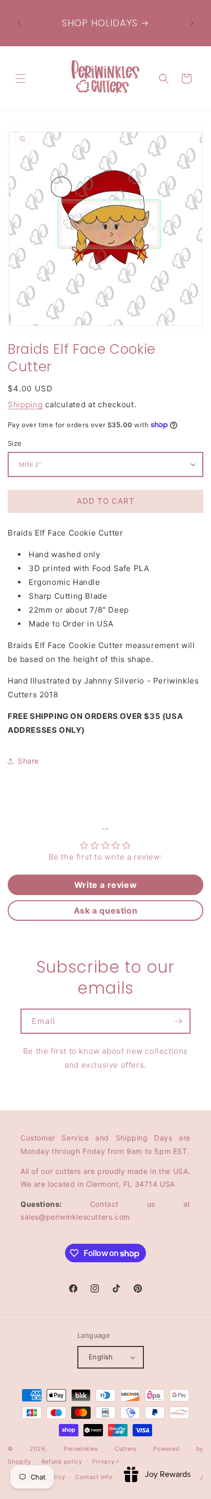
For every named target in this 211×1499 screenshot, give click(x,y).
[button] (20, 78)
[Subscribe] (178, 1021)
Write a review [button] (105, 885)
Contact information (105, 1477)
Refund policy (61, 1461)
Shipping (25, 404)
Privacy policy (113, 1461)
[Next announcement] (192, 23)
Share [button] (28, 760)
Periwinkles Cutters (100, 1448)
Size (15, 443)
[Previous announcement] (19, 23)
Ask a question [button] (105, 910)
